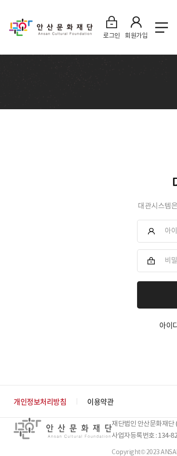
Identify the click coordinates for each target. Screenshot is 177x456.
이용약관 (100, 401)
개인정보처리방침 (40, 401)
